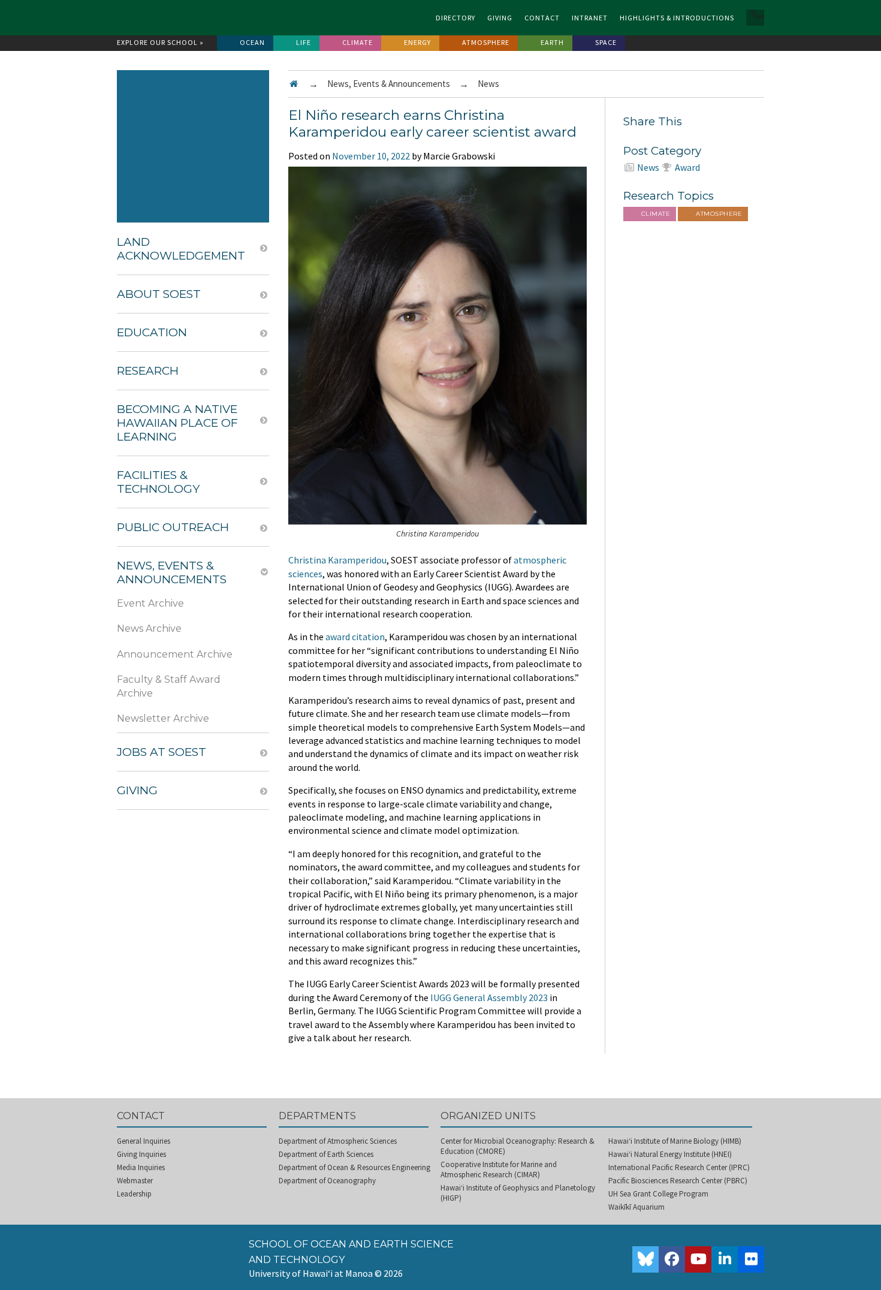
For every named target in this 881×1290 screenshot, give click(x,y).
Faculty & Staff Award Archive (169, 686)
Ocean (252, 42)
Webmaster (135, 1181)
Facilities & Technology (158, 482)
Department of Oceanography (327, 1181)
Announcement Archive (175, 654)
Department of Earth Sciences (326, 1154)
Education (152, 332)
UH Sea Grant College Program (658, 1194)
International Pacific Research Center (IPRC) (679, 1167)
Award (687, 167)
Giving (499, 17)
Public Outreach (173, 527)
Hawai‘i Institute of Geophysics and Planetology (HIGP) (518, 1193)
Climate (357, 42)
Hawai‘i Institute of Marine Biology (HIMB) (674, 1141)
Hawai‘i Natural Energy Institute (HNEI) (670, 1154)
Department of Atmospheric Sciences (338, 1141)
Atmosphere (485, 42)
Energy (417, 42)
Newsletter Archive (163, 718)
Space (606, 42)
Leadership (134, 1194)
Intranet (590, 17)
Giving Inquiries (141, 1154)
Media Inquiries (141, 1167)
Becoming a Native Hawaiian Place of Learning (177, 423)
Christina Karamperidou (337, 560)
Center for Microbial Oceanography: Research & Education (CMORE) (518, 1146)
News (488, 83)
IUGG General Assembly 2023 (489, 997)
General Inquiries (143, 1141)
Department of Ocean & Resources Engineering (354, 1167)
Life (303, 42)
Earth (552, 42)
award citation (355, 637)
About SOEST (159, 294)
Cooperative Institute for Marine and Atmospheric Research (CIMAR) (499, 1169)
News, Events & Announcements (388, 83)
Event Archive (150, 603)
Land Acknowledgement (181, 249)
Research (148, 371)
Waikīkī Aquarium (636, 1207)
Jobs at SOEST (161, 752)
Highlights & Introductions (677, 17)
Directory (455, 17)
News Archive (149, 628)
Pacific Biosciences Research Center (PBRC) (677, 1181)
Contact (542, 17)
